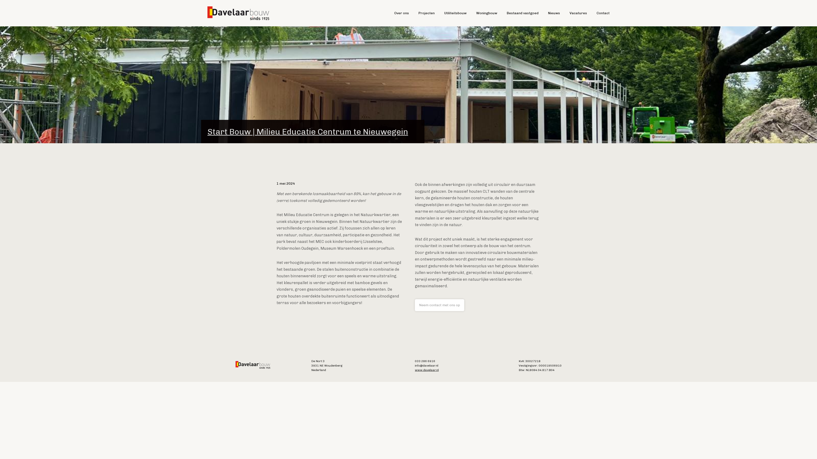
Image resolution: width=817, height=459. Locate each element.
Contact (603, 13)
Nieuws (554, 13)
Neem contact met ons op (439, 305)
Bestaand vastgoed (522, 13)
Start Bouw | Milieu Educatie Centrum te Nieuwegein (307, 132)
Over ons (401, 13)
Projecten (426, 13)
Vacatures (578, 13)
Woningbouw (486, 13)
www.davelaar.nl (427, 370)
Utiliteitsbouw (455, 13)
